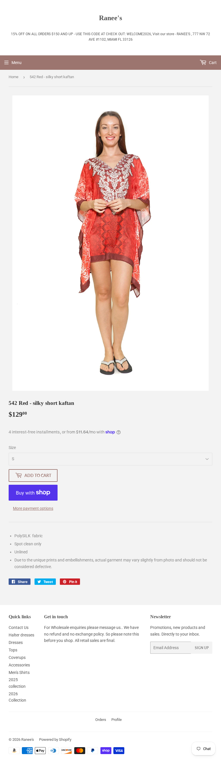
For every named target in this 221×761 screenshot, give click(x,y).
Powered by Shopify (55, 739)
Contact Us (18, 627)
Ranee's (110, 18)
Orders (100, 719)
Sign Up (202, 648)
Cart (212, 62)
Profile (116, 719)
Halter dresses (21, 635)
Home (13, 77)
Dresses (16, 642)
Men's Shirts (19, 672)
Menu (17, 62)
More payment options (33, 508)
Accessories (19, 665)
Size (12, 447)
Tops (13, 650)
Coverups (17, 657)
